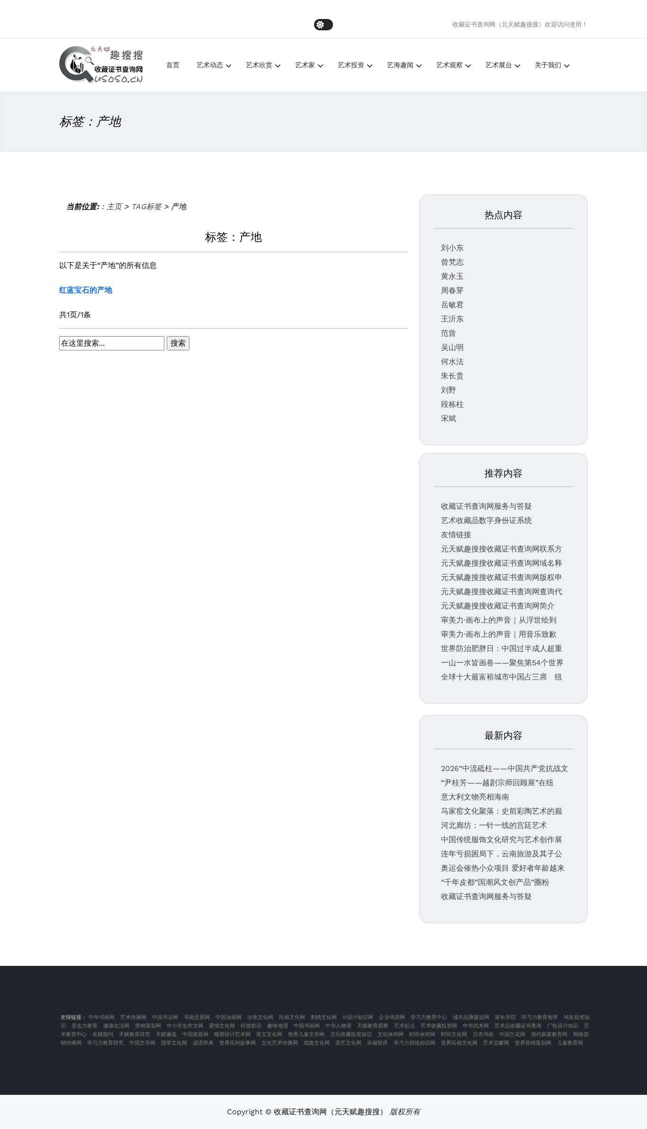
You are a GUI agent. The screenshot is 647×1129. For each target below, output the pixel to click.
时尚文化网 (454, 1034)
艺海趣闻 (400, 65)
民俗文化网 (292, 1017)
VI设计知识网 (357, 1017)
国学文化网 (174, 1043)
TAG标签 (146, 206)
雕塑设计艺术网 (232, 1034)
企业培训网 (392, 1017)
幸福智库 (377, 1043)
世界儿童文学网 (306, 1034)
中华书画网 (102, 1017)
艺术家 (305, 65)
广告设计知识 (562, 1026)
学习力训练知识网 (414, 1043)
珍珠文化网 (260, 1017)
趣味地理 (277, 1026)
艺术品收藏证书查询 (517, 1026)
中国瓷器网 (195, 1034)
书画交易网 (197, 1017)
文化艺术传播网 (279, 1043)
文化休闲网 (390, 1034)
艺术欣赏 (259, 65)
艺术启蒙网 (496, 1043)
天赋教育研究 (134, 1034)
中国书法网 (165, 1017)
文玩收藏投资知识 (351, 1034)
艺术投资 (351, 65)
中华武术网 (476, 1026)
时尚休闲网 (422, 1034)
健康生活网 (116, 1026)
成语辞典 (203, 1043)
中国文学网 (142, 1043)
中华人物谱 (338, 1026)
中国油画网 (229, 1017)
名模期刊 (102, 1034)
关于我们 (548, 65)
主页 (114, 206)
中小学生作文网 (185, 1026)
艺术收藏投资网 (439, 1026)
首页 (173, 65)
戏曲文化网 (317, 1043)
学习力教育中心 (429, 1017)
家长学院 (505, 1017)
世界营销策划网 (533, 1043)
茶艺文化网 (348, 1043)
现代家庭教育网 (549, 1034)
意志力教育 (85, 1026)
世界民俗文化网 (459, 1043)
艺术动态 (210, 65)
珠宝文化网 (269, 1034)
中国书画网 (307, 1026)
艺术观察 (449, 65)
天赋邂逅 (166, 1034)
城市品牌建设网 (471, 1017)
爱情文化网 (222, 1026)
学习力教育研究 (105, 1043)
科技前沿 (251, 1026)
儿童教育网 (570, 1043)
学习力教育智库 (539, 1017)
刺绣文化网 (324, 1017)
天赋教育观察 (372, 1026)
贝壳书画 (483, 1034)
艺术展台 (498, 65)
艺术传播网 (133, 1017)
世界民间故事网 (237, 1043)
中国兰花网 (512, 1034)
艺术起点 (404, 1026)
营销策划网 (148, 1026)
